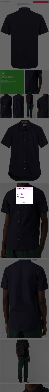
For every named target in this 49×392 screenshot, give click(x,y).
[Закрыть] (32, 188)
